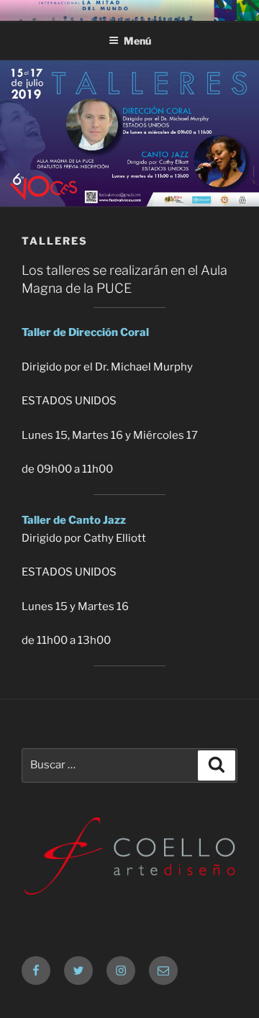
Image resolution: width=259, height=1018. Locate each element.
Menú (137, 41)
